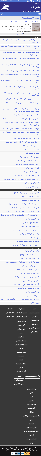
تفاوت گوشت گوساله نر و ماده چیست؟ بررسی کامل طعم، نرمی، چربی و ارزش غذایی (20, 54)
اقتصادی (10, 309)
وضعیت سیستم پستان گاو (32, 150)
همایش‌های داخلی (21, 313)
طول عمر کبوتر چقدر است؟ (31, 146)
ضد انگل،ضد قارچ (21, 341)
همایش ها (21, 309)
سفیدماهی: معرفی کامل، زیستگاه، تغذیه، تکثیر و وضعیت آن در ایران (21, 134)
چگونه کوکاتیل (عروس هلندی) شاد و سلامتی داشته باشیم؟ (22, 212)
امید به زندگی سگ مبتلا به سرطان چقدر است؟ (26, 138)
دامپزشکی (35, 324)
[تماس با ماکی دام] (37, 1)
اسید (31, 397)
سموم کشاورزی (18, 384)
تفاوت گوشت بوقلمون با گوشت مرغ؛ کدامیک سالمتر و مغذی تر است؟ (20, 60)
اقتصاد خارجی (10, 317)
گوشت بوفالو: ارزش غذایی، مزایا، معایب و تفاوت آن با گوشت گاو (20, 99)
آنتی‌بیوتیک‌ (31, 408)
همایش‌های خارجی (21, 317)
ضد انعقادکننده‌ (31, 405)
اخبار (34, 309)
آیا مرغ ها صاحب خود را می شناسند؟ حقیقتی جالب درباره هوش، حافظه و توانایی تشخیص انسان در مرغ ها (20, 110)
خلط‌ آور (31, 424)
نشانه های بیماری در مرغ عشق (30, 200)
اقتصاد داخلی (10, 313)
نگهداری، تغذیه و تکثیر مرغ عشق (29, 197)
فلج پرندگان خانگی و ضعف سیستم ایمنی (27, 241)
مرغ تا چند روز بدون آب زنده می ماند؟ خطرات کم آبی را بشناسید (20, 129)
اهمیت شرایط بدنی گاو (32, 153)
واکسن (21, 368)
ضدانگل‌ (31, 412)
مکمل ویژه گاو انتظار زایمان (31, 172)
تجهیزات (21, 356)
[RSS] (31, 1)
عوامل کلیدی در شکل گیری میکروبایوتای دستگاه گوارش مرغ (21, 179)
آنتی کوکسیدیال (21, 371)
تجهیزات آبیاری (18, 380)
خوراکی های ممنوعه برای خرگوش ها (28, 288)
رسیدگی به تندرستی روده (32, 187)
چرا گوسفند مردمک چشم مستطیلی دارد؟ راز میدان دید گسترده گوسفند (21, 88)
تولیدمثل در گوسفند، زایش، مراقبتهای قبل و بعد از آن (23, 161)
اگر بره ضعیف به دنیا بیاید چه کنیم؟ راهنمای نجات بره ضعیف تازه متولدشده (20, 76)
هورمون (21, 348)
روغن (31, 443)
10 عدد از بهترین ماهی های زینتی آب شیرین (26, 230)
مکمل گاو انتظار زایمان (32, 168)
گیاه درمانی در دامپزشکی (32, 183)
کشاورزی (19, 376)
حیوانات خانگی (34, 320)
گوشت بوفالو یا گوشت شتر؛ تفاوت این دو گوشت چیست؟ (22, 71)
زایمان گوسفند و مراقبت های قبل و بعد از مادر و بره (24, 165)
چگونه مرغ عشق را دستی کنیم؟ (30, 226)
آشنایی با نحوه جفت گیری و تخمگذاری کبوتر (26, 245)
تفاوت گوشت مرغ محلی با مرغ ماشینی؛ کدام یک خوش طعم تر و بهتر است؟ (20, 66)
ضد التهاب (21, 337)
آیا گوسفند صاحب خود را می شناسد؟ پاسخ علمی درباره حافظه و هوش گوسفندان (21, 94)
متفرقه (21, 360)
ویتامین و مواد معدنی (21, 345)
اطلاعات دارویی (21, 321)
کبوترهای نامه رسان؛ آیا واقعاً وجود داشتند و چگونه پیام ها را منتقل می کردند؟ (20, 47)
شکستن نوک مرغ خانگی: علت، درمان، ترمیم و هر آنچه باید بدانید (20, 119)
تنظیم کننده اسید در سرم (31, 431)
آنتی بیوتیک (21, 325)
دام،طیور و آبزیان (35, 313)
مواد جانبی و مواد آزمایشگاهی (31, 416)
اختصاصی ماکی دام (34, 328)
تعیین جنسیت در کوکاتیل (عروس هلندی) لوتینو (25, 208)
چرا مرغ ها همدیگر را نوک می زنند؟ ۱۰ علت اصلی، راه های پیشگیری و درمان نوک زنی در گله (22, 124)
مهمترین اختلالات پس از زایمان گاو (29, 157)
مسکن (31, 420)
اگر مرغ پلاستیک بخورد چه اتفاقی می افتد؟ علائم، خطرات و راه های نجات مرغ (19, 104)
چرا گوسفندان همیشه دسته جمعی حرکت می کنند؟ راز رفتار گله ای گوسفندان (20, 82)
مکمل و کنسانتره (21, 364)
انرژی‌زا (31, 435)
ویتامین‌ (31, 401)
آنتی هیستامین (21, 329)
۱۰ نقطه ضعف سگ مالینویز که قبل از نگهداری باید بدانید (22, 142)
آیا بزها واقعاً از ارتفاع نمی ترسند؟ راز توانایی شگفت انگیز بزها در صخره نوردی (20, 41)
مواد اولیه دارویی (31, 389)
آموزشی (34, 317)
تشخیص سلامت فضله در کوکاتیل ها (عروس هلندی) (24, 204)
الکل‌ (31, 393)
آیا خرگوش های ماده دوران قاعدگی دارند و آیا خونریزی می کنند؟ (20, 215)
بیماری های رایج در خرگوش (31, 223)
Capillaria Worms (30, 18)
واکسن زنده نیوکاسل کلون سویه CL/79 (27, 176)
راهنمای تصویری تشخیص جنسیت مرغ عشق (26, 193)
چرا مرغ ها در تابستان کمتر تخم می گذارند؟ (26, 115)
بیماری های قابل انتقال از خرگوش (29, 234)
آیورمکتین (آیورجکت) (32, 219)
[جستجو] (34, 1)
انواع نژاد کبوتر (34, 238)
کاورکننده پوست (31, 439)
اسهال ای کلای (35, 303)
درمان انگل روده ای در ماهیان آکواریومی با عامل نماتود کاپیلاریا (23, 22)
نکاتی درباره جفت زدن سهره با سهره (28, 281)
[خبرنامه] (28, 1)
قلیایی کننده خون (31, 428)
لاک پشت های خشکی (33, 296)
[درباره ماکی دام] (39, 1)
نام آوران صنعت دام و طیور (32, 376)
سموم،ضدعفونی (21, 352)
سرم (21, 333)
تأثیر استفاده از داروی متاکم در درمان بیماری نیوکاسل (23, 285)
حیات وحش (34, 332)
